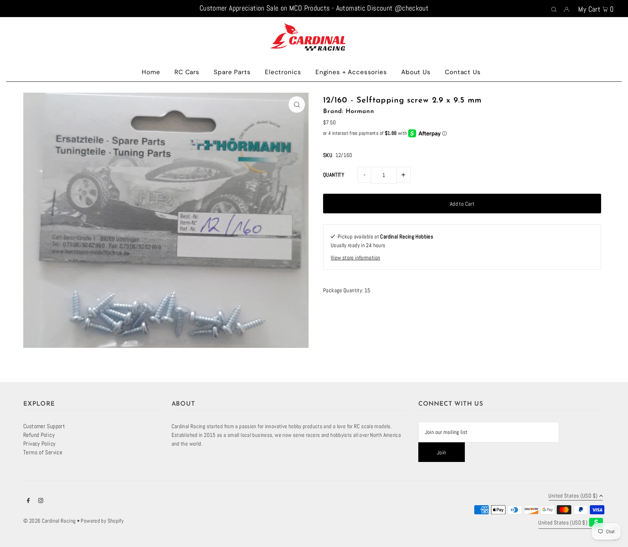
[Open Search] (553, 8)
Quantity (333, 174)
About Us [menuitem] (416, 72)
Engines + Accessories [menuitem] (351, 72)
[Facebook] (28, 501)
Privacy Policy (39, 443)
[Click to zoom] (297, 104)
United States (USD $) (572, 496)
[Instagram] (40, 501)
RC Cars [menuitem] (187, 72)
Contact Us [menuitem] (463, 72)
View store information (355, 257)
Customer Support (44, 426)
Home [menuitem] (151, 72)
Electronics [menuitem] (283, 72)
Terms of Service (42, 452)
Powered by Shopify (102, 520)
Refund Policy (39, 435)
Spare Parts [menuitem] (232, 72)
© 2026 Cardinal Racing (49, 520)
